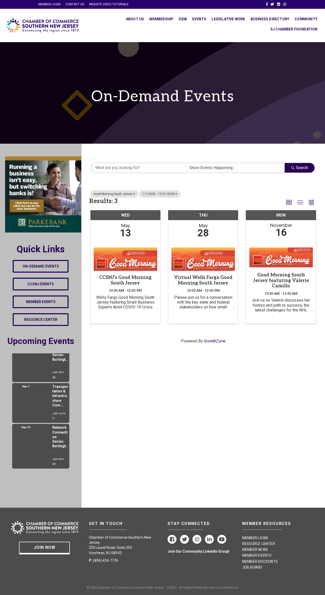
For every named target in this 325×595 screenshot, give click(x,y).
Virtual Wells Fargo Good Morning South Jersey (203, 280)
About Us (135, 19)
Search (302, 167)
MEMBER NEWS (255, 550)
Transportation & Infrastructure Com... (60, 392)
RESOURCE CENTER (258, 544)
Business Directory (270, 19)
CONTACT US (75, 4)
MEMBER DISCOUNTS (260, 561)
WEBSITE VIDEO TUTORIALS (108, 4)
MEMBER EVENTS (257, 555)
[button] (289, 202)
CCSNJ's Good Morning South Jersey (125, 280)
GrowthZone (214, 341)
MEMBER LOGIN (49, 4)
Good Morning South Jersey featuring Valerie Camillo (281, 280)
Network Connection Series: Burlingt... (60, 435)
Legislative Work (228, 19)
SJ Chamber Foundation (293, 29)
